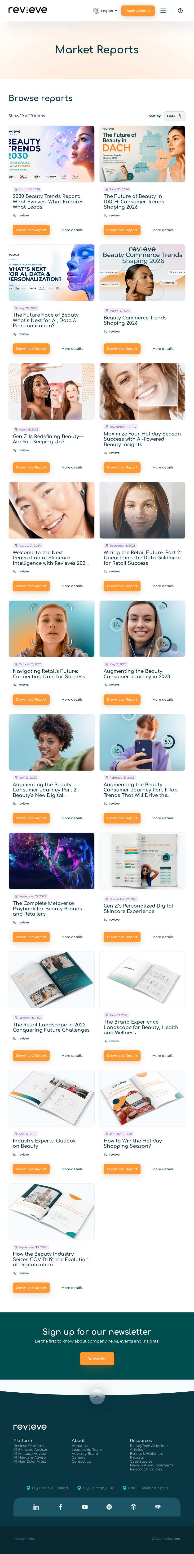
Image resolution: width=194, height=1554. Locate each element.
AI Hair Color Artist (29, 1462)
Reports (137, 1458)
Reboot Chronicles (146, 1469)
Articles (136, 1450)
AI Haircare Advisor (30, 1458)
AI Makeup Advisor (30, 1454)
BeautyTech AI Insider (149, 1446)
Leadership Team (87, 1450)
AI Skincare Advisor (30, 1450)
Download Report (31, 230)
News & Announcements (151, 1465)
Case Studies (141, 1462)
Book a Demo (138, 11)
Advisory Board (85, 1454)
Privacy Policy (24, 1538)
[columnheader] (174, 116)
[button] (106, 10)
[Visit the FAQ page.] (180, 10)
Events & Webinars (146, 1454)
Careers (78, 1458)
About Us (80, 1446)
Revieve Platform (28, 1446)
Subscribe (97, 1359)
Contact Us (81, 1462)
